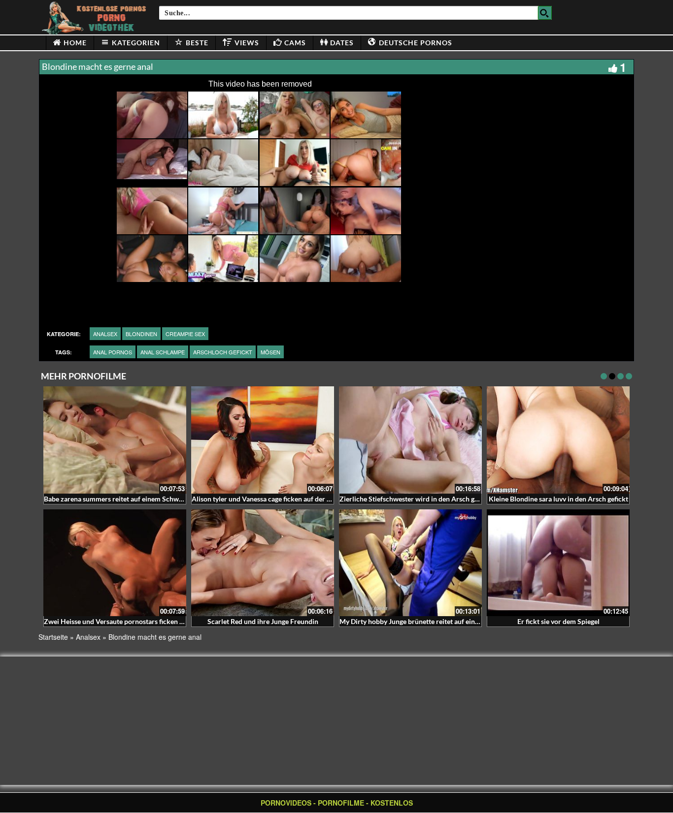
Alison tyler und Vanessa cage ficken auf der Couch (269, 499)
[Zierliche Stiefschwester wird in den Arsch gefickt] (410, 440)
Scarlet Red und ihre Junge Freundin (262, 621)
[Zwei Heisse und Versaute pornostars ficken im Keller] (114, 563)
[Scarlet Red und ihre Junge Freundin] (262, 563)
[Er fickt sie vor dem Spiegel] (558, 563)
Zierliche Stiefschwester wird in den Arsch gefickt (415, 499)
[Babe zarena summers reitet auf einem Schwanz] (114, 440)
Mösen (270, 352)
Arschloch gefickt (222, 352)
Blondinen (141, 334)
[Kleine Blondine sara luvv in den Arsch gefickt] (558, 440)
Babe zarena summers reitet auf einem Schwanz (117, 499)
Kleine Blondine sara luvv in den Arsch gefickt (558, 499)
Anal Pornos (112, 352)
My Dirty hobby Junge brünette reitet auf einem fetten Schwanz (436, 621)
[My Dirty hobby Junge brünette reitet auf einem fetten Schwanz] (410, 563)
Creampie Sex (185, 334)
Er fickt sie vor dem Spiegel (558, 621)
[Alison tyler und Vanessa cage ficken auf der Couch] (262, 440)
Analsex (105, 334)
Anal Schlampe (162, 352)
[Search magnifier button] (545, 13)
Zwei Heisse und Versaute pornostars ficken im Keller (125, 621)
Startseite (53, 637)
